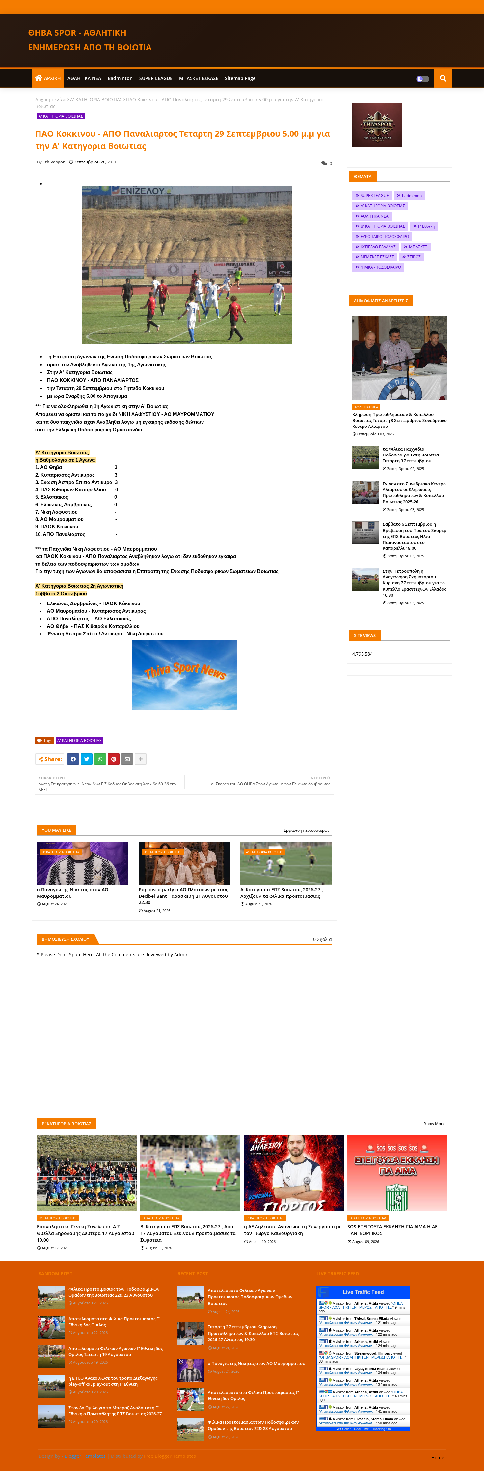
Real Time (361, 1429)
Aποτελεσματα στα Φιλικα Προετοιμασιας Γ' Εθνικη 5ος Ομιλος (114, 1322)
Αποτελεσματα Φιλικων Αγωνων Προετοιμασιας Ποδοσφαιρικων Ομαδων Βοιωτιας (250, 1296)
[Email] (127, 759)
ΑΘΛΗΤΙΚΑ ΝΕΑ (84, 78)
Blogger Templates (85, 1456)
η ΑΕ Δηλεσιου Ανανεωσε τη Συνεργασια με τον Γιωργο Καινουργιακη (292, 1229)
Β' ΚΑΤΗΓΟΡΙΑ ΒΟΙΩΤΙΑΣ (383, 226)
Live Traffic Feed (363, 1292)
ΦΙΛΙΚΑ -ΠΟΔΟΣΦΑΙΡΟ (381, 267)
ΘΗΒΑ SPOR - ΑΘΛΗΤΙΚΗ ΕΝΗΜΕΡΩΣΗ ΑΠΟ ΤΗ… (360, 1305)
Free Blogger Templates (170, 1456)
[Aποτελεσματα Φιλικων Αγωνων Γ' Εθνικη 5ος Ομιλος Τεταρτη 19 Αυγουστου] (51, 1356)
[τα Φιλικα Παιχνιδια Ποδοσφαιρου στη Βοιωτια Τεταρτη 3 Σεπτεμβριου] (365, 457)
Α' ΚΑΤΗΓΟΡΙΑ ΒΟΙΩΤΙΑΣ (96, 99)
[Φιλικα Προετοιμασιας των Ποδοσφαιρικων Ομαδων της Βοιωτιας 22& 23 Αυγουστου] (51, 1297)
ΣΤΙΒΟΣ (414, 257)
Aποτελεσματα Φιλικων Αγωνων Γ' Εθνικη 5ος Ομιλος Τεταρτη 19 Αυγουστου (115, 1351)
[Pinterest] (114, 759)
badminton (120, 78)
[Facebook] (73, 759)
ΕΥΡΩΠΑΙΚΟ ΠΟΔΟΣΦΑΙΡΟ (385, 236)
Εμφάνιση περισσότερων (307, 830)
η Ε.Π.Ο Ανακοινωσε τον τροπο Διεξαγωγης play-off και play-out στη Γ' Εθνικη (112, 1381)
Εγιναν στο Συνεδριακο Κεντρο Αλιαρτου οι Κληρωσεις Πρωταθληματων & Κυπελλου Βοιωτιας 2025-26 (414, 493)
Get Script (343, 1429)
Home (437, 1458)
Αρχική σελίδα (51, 99)
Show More (434, 1123)
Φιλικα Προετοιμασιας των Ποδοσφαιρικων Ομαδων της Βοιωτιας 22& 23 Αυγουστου (113, 1292)
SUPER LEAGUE (156, 78)
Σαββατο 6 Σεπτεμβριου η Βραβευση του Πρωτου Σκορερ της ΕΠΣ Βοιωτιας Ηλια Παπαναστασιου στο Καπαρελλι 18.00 (414, 536)
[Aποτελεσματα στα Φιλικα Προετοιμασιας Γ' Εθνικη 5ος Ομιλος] (51, 1327)
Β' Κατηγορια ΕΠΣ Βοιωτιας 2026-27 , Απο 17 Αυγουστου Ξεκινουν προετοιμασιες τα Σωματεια (188, 1233)
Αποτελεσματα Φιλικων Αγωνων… (348, 1323)
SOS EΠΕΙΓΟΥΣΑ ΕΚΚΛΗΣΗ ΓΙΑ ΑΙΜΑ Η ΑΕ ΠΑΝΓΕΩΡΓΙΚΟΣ (392, 1229)
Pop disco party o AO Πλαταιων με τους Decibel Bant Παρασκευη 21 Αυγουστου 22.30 (183, 895)
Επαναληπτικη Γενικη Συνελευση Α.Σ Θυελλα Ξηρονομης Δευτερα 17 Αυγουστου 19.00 (85, 1233)
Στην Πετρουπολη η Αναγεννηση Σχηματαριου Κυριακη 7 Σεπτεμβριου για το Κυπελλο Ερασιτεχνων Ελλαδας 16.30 (414, 583)
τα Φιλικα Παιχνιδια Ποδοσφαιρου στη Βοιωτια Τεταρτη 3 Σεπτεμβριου (411, 455)
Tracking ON (381, 1429)
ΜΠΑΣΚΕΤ (418, 247)
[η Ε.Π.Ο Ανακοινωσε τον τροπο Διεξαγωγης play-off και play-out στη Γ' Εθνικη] (51, 1386)
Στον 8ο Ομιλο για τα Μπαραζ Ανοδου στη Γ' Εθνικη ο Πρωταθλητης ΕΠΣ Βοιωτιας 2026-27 (115, 1411)
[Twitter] (87, 759)
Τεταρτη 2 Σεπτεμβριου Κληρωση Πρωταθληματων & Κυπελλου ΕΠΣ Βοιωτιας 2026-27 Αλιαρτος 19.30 (253, 1333)
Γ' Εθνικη (426, 226)
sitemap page (240, 78)
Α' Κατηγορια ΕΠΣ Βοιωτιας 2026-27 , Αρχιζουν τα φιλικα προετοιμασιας (281, 892)
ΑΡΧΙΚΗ (52, 78)
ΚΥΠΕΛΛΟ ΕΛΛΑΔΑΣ (378, 247)
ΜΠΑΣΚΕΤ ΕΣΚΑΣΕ (198, 78)
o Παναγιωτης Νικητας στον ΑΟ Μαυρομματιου (72, 892)
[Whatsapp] (100, 759)
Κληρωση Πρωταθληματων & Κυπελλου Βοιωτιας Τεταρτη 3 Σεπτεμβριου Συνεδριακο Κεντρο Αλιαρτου (399, 420)
